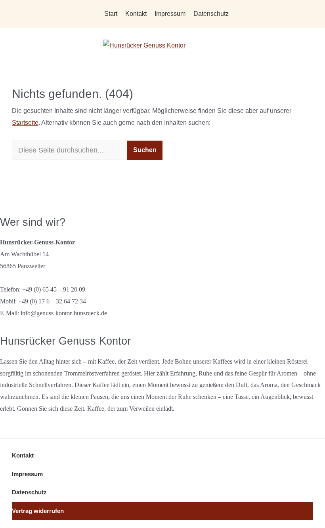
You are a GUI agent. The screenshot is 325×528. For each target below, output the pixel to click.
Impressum (170, 13)
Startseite (25, 122)
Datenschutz (211, 13)
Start (110, 13)
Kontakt (136, 13)
